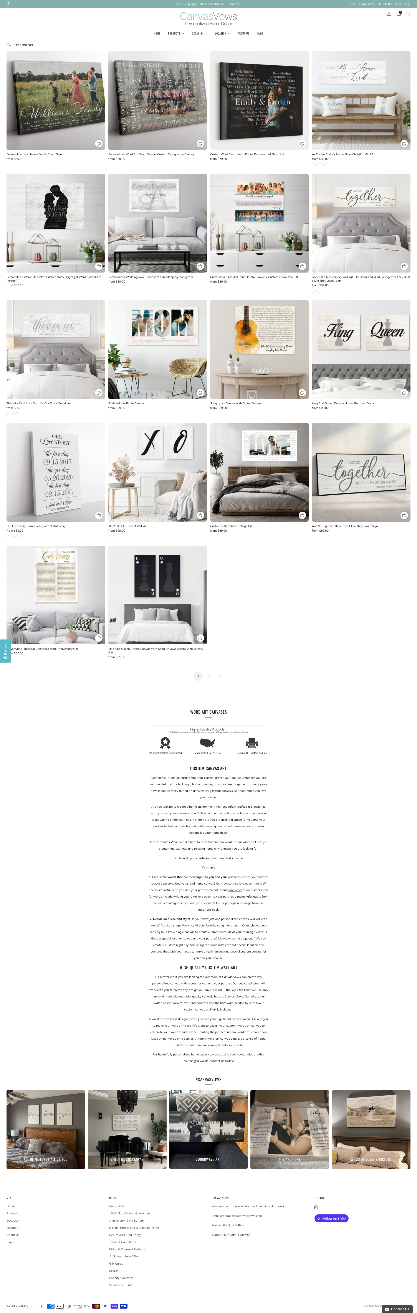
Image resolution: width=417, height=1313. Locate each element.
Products (174, 33)
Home (157, 33)
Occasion (198, 33)
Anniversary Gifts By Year (126, 1220)
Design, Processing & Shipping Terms (134, 1227)
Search (114, 1270)
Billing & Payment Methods (127, 1249)
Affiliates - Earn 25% (123, 1256)
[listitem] (208, 4)
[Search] (408, 14)
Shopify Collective (121, 1278)
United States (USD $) (17, 1306)
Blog (260, 33)
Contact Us (117, 1206)
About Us (244, 33)
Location (220, 33)
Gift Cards (116, 1263)
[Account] (389, 14)
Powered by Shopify (373, 1305)
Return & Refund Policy (125, 1235)
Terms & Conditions (122, 1242)
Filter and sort (23, 45)
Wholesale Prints (120, 1285)
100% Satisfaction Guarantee (129, 1213)
